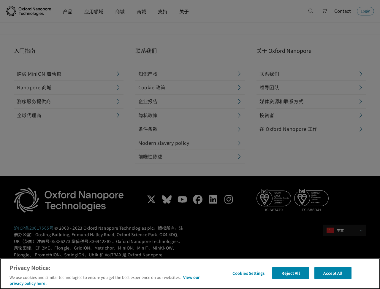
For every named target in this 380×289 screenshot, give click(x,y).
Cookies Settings (248, 273)
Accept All (332, 273)
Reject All (290, 273)
